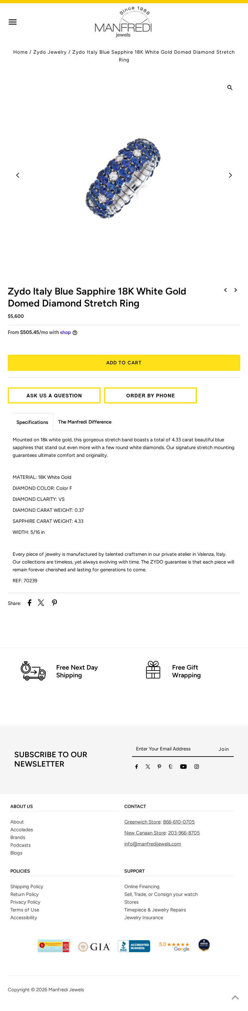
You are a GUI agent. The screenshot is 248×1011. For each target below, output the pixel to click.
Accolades (21, 830)
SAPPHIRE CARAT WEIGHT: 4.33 (48, 521)
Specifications (32, 422)
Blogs (16, 853)
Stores (131, 902)
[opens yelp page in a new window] (54, 950)
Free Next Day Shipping (77, 671)
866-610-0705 (179, 822)
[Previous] (18, 175)
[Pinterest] (159, 768)
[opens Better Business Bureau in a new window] (134, 950)
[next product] (235, 290)
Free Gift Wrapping (186, 671)
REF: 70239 (25, 581)
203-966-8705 (184, 833)
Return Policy (24, 894)
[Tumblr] (170, 768)
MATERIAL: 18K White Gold (42, 477)
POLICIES (20, 871)
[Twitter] (148, 768)
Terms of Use (24, 910)
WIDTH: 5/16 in (29, 532)
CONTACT (135, 806)
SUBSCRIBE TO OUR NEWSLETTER (50, 759)
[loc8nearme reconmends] (204, 950)
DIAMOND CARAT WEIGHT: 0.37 (48, 510)
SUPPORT (134, 871)
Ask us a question (54, 395)
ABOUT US (21, 806)
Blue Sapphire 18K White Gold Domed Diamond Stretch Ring (97, 297)
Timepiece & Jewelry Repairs (155, 910)
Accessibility (23, 917)
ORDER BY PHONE (150, 395)
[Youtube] (183, 768)
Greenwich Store (142, 822)
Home (20, 52)
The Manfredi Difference (84, 422)
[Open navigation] (12, 22)
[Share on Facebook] (29, 603)
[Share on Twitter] (41, 603)
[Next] (230, 175)
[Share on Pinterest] (54, 603)
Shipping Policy (26, 886)
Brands (17, 837)
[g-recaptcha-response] (124, 1006)
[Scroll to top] (235, 998)
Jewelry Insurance (143, 917)
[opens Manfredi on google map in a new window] (174, 950)
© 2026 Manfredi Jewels (57, 990)
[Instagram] (196, 768)
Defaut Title (124, 344)
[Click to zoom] (230, 88)
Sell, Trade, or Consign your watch (161, 894)
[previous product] (225, 290)
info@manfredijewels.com (152, 844)
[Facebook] (136, 768)
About (17, 822)
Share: (14, 603)
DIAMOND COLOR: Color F (42, 488)
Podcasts (20, 845)
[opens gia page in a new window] (94, 950)
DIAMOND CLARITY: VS (39, 499)
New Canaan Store (145, 833)
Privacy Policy (25, 902)
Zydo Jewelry (50, 52)
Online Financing (142, 886)
